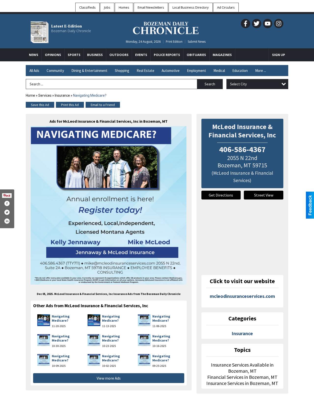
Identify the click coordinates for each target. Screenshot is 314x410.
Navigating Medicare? (61, 318)
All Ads (34, 70)
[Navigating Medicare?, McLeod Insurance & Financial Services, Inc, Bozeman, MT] (109, 205)
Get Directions (221, 195)
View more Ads (109, 378)
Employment (196, 70)
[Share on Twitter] (7, 212)
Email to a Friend (103, 105)
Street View (263, 195)
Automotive (171, 70)
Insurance (62, 95)
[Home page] (165, 27)
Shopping (122, 70)
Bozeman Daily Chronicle (71, 30)
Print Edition (174, 42)
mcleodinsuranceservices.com (242, 296)
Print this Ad (70, 105)
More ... (260, 70)
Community (55, 70)
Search (210, 84)
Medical (219, 70)
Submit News (197, 42)
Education (240, 70)
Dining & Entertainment (89, 70)
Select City (238, 84)
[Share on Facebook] (7, 203)
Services (45, 95)
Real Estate (145, 70)
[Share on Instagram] (7, 221)
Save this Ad (40, 105)
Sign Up (278, 55)
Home (30, 95)
